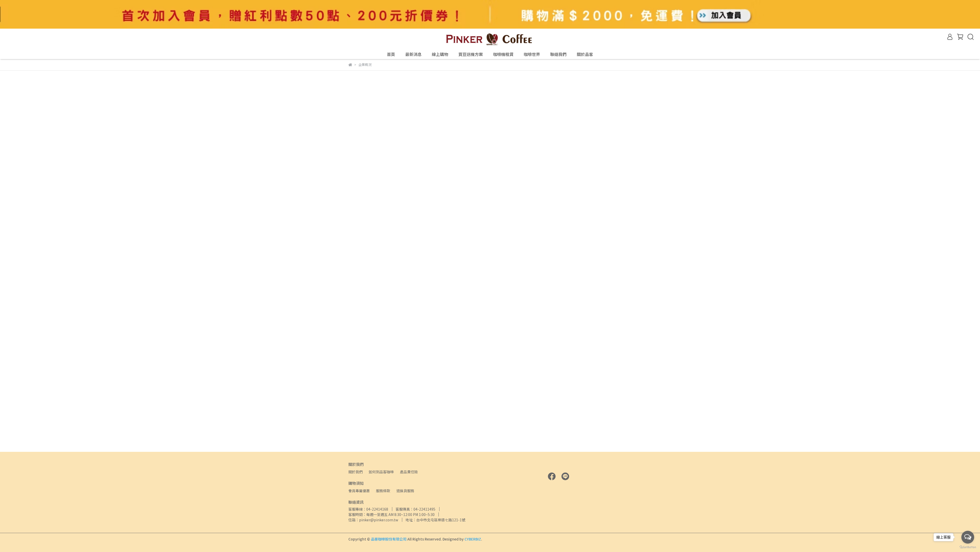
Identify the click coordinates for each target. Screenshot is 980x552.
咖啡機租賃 (503, 54)
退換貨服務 (405, 490)
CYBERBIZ (472, 539)
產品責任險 (409, 471)
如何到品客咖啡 (381, 471)
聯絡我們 (558, 54)
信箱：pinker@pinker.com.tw (373, 519)
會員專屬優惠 (359, 490)
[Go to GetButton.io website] (968, 546)
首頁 (391, 54)
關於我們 (355, 471)
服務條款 (383, 490)
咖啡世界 (532, 54)
